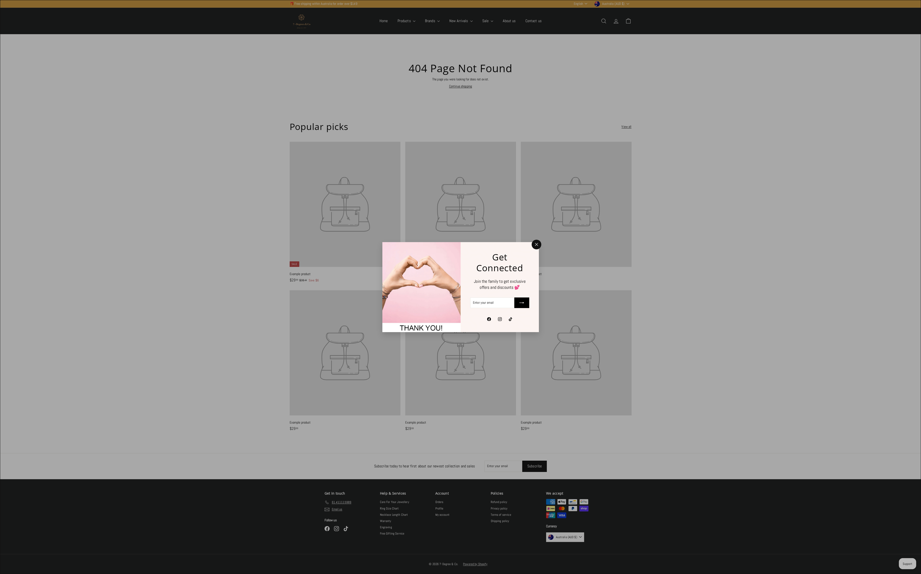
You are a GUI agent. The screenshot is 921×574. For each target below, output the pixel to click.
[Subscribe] (521, 302)
